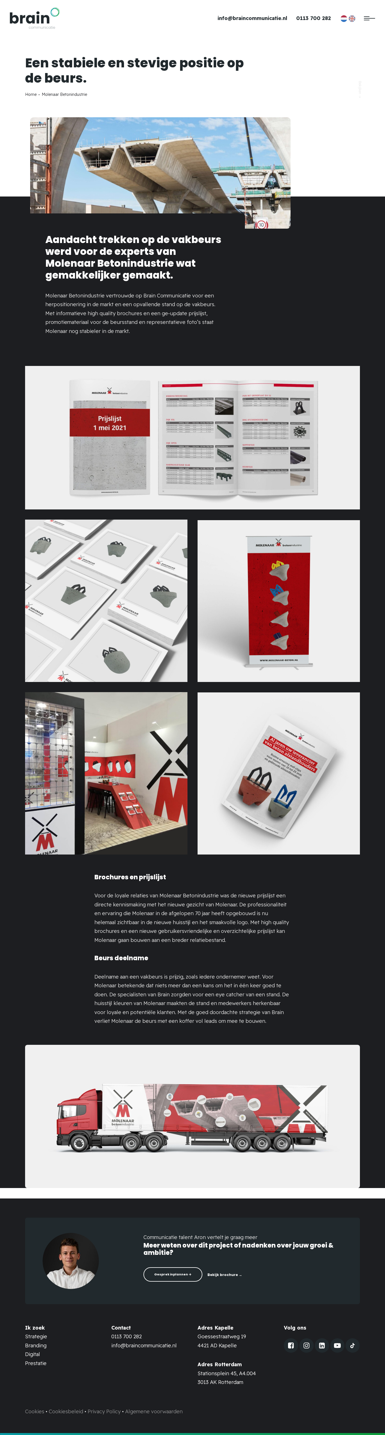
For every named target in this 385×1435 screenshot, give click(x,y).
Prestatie (36, 1363)
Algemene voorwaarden (154, 1411)
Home (31, 94)
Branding (36, 1345)
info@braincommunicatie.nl (252, 18)
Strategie (36, 1336)
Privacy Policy (104, 1411)
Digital (32, 1354)
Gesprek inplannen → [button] (173, 1274)
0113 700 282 (313, 18)
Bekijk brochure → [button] (224, 1274)
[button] (291, 1347)
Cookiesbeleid (66, 1411)
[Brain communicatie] (34, 18)
